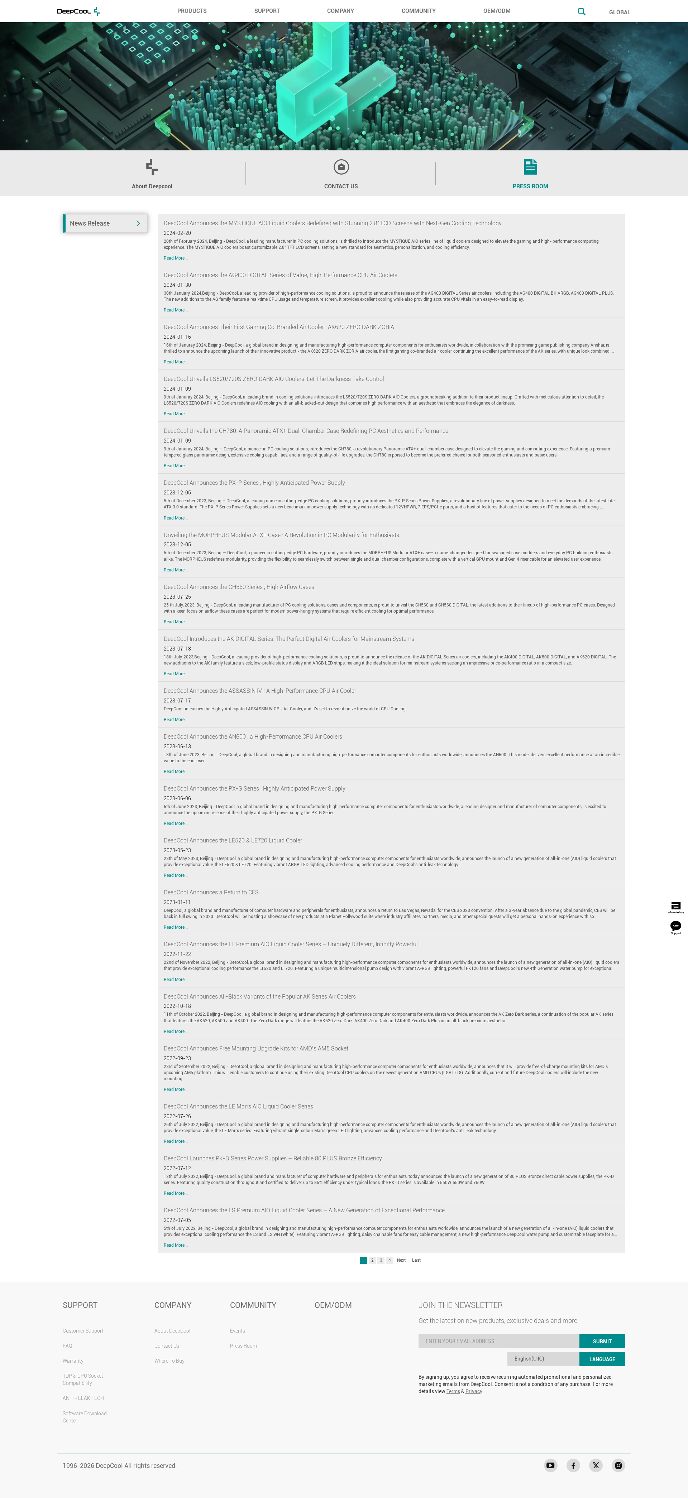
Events (237, 1331)
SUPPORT (267, 11)
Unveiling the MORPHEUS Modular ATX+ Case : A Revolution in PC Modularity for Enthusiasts (281, 535)
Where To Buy (169, 1361)
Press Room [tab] (530, 186)
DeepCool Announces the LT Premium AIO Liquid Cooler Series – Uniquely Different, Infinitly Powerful (291, 944)
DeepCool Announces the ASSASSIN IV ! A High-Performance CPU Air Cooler (260, 690)
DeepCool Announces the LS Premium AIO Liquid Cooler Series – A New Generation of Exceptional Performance (304, 1210)
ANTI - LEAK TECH (83, 1398)
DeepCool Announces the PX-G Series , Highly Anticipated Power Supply (254, 788)
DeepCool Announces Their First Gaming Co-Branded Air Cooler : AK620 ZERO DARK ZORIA (279, 327)
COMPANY (340, 11)
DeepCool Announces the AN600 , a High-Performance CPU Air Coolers (253, 736)
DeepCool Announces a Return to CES (211, 892)
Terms (453, 1391)
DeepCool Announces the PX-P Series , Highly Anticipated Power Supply (254, 482)
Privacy (473, 1391)
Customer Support (83, 1331)
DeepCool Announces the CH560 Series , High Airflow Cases (239, 587)
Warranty (73, 1361)
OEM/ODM (497, 11)
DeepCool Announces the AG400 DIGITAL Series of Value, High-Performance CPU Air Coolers (280, 275)
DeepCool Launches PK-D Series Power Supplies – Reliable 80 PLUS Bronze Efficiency (273, 1158)
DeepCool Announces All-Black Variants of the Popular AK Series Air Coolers (260, 996)
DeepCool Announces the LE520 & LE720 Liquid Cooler (233, 840)
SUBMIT (602, 1341)
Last (416, 1260)
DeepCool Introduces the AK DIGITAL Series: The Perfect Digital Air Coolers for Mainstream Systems (289, 639)
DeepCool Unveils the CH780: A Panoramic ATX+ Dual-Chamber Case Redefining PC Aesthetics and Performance (306, 430)
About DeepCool (172, 1331)
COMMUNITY (419, 11)
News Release (90, 223)
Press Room (243, 1346)
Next (401, 1260)
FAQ (67, 1346)
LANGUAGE (602, 1359)
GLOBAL (620, 12)
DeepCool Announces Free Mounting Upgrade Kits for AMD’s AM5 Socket (256, 1048)
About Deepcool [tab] (152, 186)
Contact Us (166, 1346)
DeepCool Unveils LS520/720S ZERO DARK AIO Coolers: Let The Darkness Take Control (274, 379)
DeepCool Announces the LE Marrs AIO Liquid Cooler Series (238, 1106)
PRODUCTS (192, 11)
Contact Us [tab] (341, 186)
